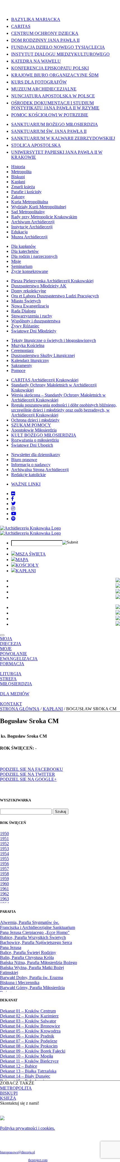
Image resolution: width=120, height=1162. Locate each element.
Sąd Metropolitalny (28, 211)
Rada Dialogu (23, 311)
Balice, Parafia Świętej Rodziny (28, 952)
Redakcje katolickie (28, 474)
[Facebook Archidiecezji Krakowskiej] (12, 498)
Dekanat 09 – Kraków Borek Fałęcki (32, 1051)
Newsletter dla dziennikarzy (35, 454)
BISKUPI (9, 1093)
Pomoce (18, 370)
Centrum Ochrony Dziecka (44, 33)
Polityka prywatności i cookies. (27, 1128)
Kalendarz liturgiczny (30, 360)
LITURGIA (10, 673)
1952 (4, 843)
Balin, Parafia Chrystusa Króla (27, 957)
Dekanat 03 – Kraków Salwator (28, 1021)
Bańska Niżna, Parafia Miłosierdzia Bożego (38, 962)
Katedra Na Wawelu (36, 61)
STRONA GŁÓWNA (19, 708)
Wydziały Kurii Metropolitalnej (38, 206)
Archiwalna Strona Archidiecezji (40, 469)
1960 (4, 883)
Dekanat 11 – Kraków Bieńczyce (29, 1061)
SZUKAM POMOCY (31, 425)
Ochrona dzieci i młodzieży (35, 420)
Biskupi (18, 176)
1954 (4, 853)
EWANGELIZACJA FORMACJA (19, 661)
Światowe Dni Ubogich (32, 445)
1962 (4, 893)
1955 (4, 858)
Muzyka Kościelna (27, 345)
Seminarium (21, 266)
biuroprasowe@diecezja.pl (17, 1152)
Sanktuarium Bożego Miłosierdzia (54, 124)
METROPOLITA (16, 1088)
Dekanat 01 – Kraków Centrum (28, 1011)
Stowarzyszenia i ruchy (31, 316)
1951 (4, 838)
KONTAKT (11, 703)
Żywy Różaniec (25, 326)
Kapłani (18, 181)
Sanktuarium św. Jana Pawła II (49, 131)
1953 (4, 848)
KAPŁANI (26, 570)
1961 (4, 888)
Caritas (20, 26)
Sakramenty (21, 365)
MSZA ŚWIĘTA (31, 554)
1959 (4, 878)
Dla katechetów (25, 251)
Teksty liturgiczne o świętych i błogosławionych (53, 340)
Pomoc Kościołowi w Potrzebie (49, 114)
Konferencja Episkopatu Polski (50, 68)
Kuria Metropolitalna (29, 201)
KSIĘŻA (8, 1098)
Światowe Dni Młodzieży (33, 331)
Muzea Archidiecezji (29, 236)
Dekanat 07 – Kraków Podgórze (28, 1041)
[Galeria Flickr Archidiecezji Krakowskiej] (13, 493)
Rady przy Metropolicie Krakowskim (44, 216)
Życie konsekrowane (29, 271)
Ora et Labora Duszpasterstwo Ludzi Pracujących (55, 295)
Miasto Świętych (26, 301)
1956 (4, 863)
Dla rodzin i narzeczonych (34, 256)
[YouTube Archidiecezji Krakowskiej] (13, 513)
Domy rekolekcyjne (28, 290)
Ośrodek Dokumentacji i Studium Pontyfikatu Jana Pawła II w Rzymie (55, 105)
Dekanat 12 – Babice (18, 1066)
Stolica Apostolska (36, 145)
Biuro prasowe (24, 459)
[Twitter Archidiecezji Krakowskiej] (13, 503)
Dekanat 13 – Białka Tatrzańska (28, 1071)
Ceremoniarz (22, 350)
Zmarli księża (23, 186)
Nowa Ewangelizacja (30, 306)
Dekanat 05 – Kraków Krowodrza (30, 1031)
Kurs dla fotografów (39, 82)
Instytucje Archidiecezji (31, 226)
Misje (16, 261)
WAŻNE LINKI (25, 484)
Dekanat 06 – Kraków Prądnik (27, 1036)
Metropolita (21, 171)
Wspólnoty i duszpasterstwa (35, 321)
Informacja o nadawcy (31, 464)
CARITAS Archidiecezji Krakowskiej (44, 380)
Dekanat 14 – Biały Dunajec (25, 1076)
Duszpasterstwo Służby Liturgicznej (43, 355)
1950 (4, 833)
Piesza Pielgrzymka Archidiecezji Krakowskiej (52, 280)
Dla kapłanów (23, 246)
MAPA (22, 559)
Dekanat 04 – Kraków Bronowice (30, 1026)
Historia (18, 166)
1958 (4, 873)
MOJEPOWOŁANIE (13, 651)
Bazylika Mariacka (35, 19)
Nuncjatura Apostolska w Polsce (53, 96)
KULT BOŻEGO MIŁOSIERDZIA (43, 435)
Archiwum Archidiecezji (32, 221)
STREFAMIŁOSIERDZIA (16, 681)
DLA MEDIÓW (14, 693)
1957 (4, 868)
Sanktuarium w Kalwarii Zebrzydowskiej (63, 138)
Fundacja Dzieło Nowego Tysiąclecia (58, 47)
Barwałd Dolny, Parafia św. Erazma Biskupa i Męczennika (31, 980)
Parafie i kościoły (26, 191)
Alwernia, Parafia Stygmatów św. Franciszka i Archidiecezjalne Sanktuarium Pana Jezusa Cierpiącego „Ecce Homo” (37, 927)
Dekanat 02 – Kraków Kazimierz (29, 1016)
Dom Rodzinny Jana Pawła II (45, 40)
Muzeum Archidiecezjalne (43, 89)
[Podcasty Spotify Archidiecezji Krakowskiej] (13, 518)
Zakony (18, 196)
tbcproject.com (37, 1160)
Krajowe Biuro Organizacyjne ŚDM (55, 75)
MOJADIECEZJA (10, 641)
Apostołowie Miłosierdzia (34, 430)
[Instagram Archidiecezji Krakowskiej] (13, 508)
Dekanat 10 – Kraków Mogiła (26, 1056)
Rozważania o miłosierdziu (35, 440)
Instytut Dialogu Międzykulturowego (60, 54)
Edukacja (19, 231)
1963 (4, 898)
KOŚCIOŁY (27, 565)
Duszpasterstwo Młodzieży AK (38, 285)
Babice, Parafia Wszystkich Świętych (33, 937)
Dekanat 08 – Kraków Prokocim (28, 1046)
